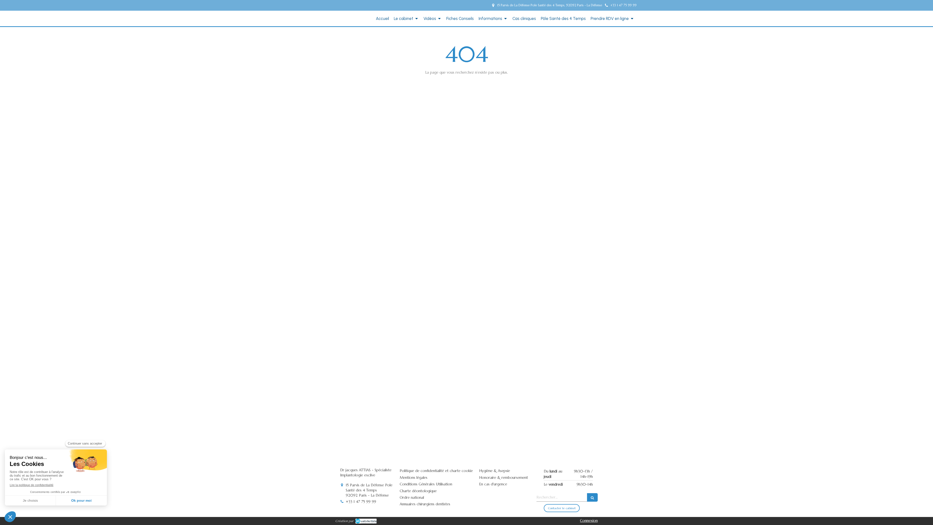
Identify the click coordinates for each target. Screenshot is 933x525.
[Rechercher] (592, 497)
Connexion (589, 520)
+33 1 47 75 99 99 (361, 501)
